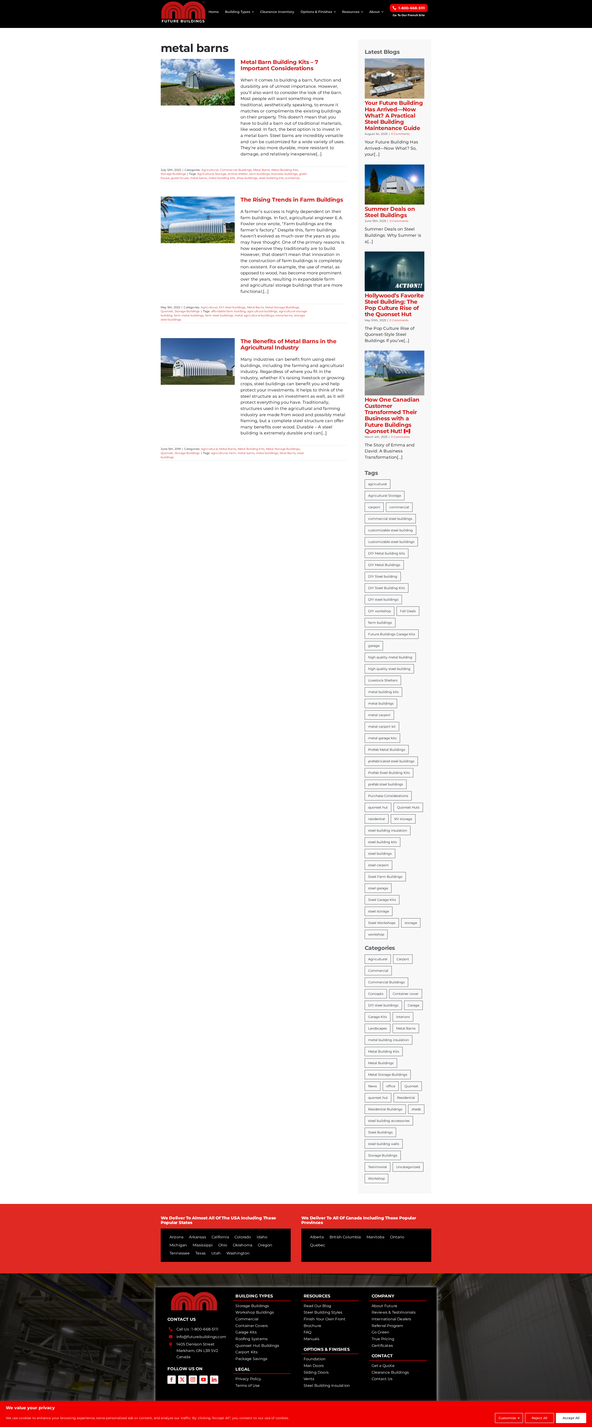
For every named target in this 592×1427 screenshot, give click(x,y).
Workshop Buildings (254, 1312)
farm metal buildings (189, 315)
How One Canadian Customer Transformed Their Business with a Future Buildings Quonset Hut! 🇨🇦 (392, 415)
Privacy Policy (248, 1379)
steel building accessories (389, 1121)
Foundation (315, 1359)
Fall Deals (408, 611)
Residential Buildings (385, 1109)
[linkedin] (214, 1379)
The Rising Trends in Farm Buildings (291, 199)
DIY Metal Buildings (384, 565)
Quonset (167, 311)
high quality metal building (390, 657)
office (390, 1086)
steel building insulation (387, 830)
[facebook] (171, 1379)
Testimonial (377, 1167)
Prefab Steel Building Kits (389, 773)
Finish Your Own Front (325, 1319)
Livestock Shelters (383, 680)
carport (374, 507)
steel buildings (380, 853)
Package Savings (251, 1359)
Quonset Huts (408, 807)
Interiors (403, 1017)
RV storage (403, 819)
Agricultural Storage (211, 174)
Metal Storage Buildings (282, 307)
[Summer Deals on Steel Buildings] (394, 184)
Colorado (242, 1237)
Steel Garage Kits (382, 900)
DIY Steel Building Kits (386, 588)
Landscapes (377, 1028)
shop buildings (247, 178)
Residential (406, 1098)
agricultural (219, 453)
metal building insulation (388, 1040)
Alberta (317, 1237)
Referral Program (387, 1326)
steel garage (378, 888)
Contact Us (382, 1379)
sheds (416, 1109)
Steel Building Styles (323, 1312)
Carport (403, 959)
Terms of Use (247, 1385)
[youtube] (203, 1379)
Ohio (222, 1245)
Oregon (265, 1245)
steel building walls (383, 1144)
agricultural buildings (262, 311)
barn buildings (259, 174)
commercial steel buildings (390, 519)
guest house (179, 178)
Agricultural (209, 170)
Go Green (380, 1332)
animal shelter (238, 174)
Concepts (375, 994)
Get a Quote (383, 1365)
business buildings (284, 174)
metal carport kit (382, 726)
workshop (292, 178)
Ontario (397, 1237)
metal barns (198, 178)
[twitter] (182, 1379)
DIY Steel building (382, 576)
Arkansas (197, 1237)
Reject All (539, 1418)
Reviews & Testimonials (394, 1312)
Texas (200, 1253)
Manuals (311, 1339)
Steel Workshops (381, 923)
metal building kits (222, 178)
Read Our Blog (317, 1306)
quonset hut (378, 807)
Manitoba (375, 1237)
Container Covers (251, 1326)
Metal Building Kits (284, 170)
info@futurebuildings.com (201, 1337)
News (372, 1086)
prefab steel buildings (385, 784)
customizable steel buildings (391, 542)
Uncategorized (408, 1167)
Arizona (176, 1237)
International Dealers (391, 1319)
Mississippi (203, 1245)
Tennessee (180, 1253)
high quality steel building (389, 669)
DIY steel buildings (232, 307)
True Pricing (383, 1339)
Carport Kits (246, 1352)
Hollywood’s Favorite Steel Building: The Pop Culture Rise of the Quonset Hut (394, 305)
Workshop (376, 1178)
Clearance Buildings (390, 1372)
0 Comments (400, 134)
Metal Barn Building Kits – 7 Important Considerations (279, 65)
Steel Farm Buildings (385, 877)
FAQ (307, 1332)
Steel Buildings (380, 1132)
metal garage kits (382, 738)
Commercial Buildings (236, 170)
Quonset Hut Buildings (257, 1345)
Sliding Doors (316, 1372)
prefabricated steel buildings (391, 761)
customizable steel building (390, 530)
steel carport (378, 865)
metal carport (379, 715)
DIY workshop (379, 611)
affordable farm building (228, 311)
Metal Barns (261, 170)
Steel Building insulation (327, 1385)
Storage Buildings (173, 174)
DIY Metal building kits (386, 553)
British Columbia (345, 1237)
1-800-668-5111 (204, 1329)
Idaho (262, 1237)
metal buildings (267, 453)
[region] (296, 1414)
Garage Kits (377, 1017)
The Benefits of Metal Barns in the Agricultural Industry (288, 344)
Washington (238, 1253)
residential (376, 819)
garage (373, 646)
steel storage (378, 911)
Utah (216, 1253)
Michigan (178, 1245)
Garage (413, 1005)
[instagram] (193, 1379)
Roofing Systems (251, 1339)
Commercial (378, 971)
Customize (507, 1418)
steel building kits (271, 178)
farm (232, 453)
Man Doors (314, 1365)
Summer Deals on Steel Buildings (390, 212)
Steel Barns (288, 453)
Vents (309, 1379)
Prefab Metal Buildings (386, 750)
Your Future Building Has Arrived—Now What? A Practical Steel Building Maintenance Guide (394, 115)
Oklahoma (242, 1245)
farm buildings (380, 623)
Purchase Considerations (388, 796)
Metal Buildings (381, 1063)
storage (411, 923)
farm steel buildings (219, 315)
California (220, 1237)
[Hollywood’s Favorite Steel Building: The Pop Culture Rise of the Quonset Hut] (394, 271)
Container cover (406, 994)
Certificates (382, 1345)
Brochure (312, 1326)
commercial (399, 507)
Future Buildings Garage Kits (391, 634)
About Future (384, 1306)
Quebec (317, 1245)
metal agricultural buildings (254, 315)
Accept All (571, 1418)
